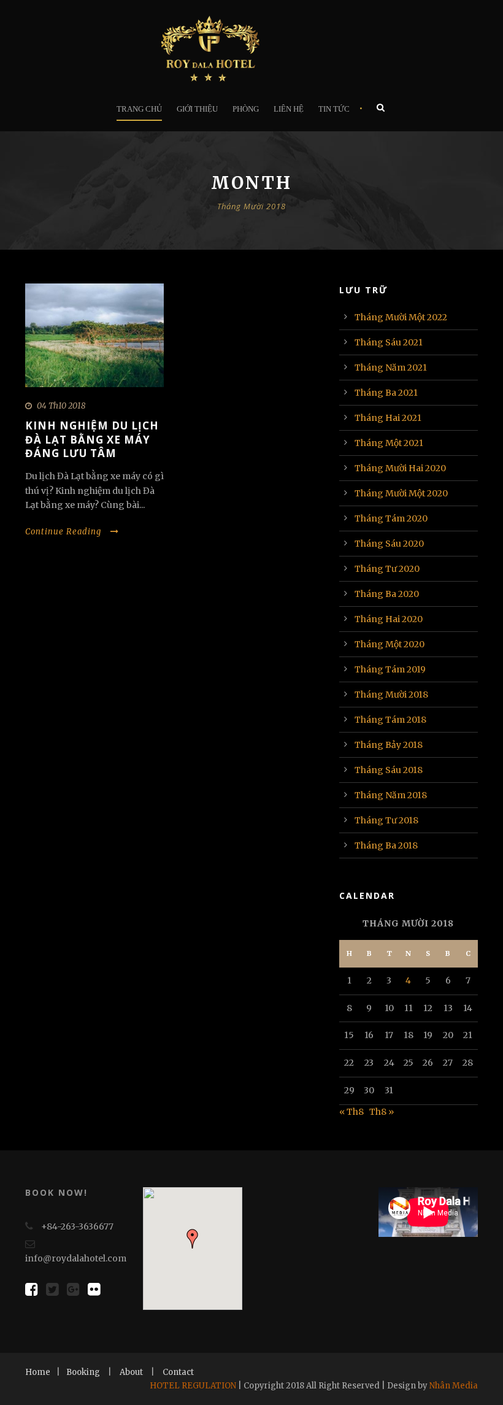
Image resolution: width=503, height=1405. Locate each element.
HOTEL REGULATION (193, 1385)
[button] (192, 1238)
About (131, 1372)
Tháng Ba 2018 (386, 845)
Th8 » (381, 1111)
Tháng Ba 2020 (387, 593)
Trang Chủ (139, 109)
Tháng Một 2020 (389, 644)
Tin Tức (334, 109)
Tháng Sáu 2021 (389, 342)
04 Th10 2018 (61, 406)
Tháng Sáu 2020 (389, 543)
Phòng (245, 109)
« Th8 (351, 1111)
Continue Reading (63, 531)
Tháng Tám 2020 (391, 518)
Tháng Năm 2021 (391, 367)
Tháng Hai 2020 (389, 619)
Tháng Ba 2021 (386, 392)
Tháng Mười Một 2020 (401, 493)
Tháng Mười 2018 (391, 694)
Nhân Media (453, 1385)
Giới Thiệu (197, 109)
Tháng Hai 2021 (388, 417)
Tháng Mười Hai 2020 (400, 468)
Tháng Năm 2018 (391, 795)
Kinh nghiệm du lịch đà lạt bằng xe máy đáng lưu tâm (92, 439)
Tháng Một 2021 (389, 442)
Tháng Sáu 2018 (389, 770)
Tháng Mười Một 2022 (401, 317)
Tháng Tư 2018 (386, 820)
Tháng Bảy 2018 (389, 744)
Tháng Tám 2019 (390, 669)
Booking (83, 1372)
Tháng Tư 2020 (387, 568)
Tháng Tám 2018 (390, 719)
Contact (178, 1372)
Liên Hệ (289, 109)
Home (37, 1372)
